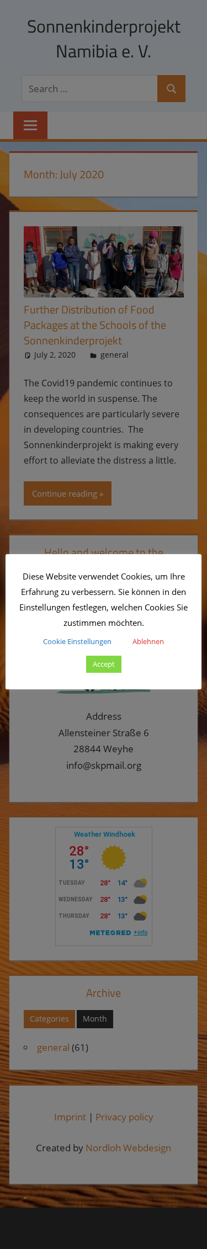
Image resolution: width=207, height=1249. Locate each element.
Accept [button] (104, 664)
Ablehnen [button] (148, 641)
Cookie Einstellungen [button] (77, 641)
